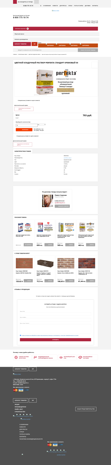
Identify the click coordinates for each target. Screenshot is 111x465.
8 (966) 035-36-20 (59, 201)
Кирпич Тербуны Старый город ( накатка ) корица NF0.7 (44, 274)
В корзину (25, 129)
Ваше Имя (22, 311)
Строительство (20, 412)
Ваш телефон (23, 317)
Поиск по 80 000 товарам (88, 50)
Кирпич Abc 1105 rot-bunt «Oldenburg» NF (85, 273)
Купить (50, 244)
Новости (55, 5)
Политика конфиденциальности (31, 439)
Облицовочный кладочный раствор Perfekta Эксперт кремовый (86, 236)
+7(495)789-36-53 (21, 381)
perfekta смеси (67, 157)
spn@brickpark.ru (60, 203)
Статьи (70, 5)
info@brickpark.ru (23, 383)
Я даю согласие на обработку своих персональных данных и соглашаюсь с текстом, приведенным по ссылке (50, 335)
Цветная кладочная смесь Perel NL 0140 (23, 235)
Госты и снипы (78, 5)
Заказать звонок (63, 206)
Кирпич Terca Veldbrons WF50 (65, 273)
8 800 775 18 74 (28, 6)
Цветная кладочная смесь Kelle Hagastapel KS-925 (44, 235)
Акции (17, 404)
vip (34, 44)
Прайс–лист (19, 409)
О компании (47, 5)
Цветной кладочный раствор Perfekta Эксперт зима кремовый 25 (65, 236)
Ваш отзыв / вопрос (24, 323)
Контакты (95, 5)
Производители (20, 407)
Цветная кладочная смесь (34, 54)
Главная (15, 54)
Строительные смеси (22, 54)
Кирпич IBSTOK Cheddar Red (23, 273)
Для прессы (63, 5)
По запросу (28, 244)
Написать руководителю (21, 39)
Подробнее (24, 230)
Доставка (87, 5)
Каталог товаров (21, 369)
